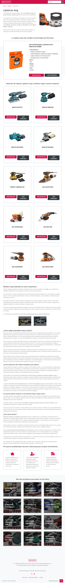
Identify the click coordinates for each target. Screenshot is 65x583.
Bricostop (6, 2)
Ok (61, 580)
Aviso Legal (24, 577)
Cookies (41, 577)
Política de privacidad (33, 577)
